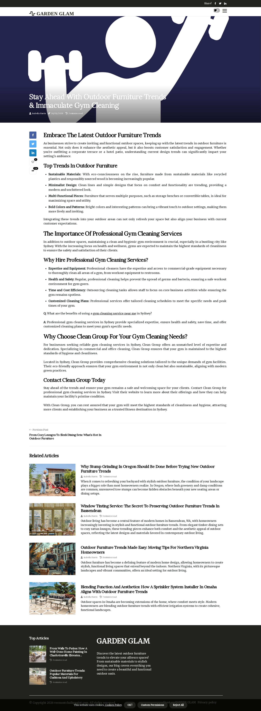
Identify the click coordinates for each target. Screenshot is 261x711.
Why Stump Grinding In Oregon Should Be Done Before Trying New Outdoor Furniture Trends (148, 469)
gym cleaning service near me (114, 313)
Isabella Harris (39, 113)
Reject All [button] (178, 705)
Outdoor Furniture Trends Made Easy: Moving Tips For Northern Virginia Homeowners (144, 549)
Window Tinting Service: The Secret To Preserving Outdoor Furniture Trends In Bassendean (150, 508)
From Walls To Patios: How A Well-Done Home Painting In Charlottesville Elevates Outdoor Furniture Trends (68, 652)
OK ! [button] (129, 705)
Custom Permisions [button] (152, 705)
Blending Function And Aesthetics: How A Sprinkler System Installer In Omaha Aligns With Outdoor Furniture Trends (149, 589)
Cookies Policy (113, 705)
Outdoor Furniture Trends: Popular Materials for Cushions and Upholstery (67, 674)
